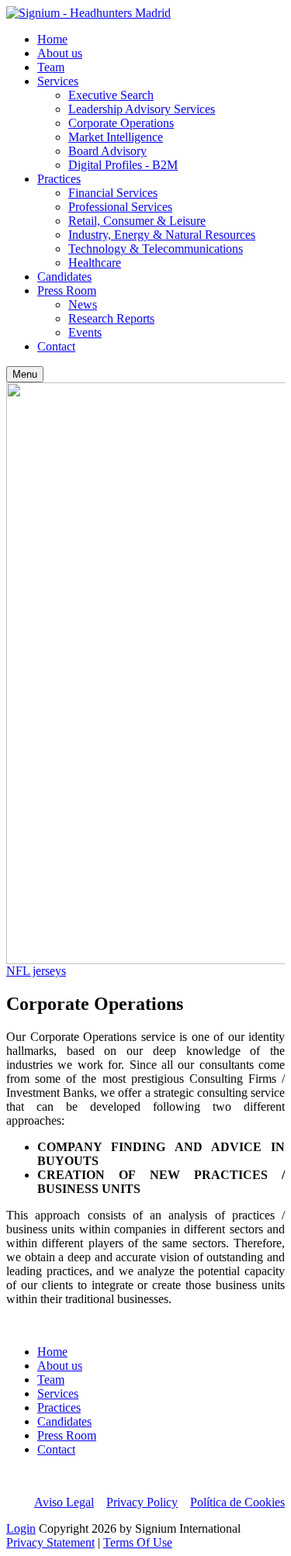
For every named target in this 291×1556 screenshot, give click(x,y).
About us (59, 53)
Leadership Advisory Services (141, 109)
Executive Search (111, 95)
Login (21, 1528)
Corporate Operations (121, 123)
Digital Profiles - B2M (123, 164)
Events (85, 332)
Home (52, 39)
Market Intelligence (115, 136)
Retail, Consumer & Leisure (137, 220)
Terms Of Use (137, 1542)
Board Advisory (107, 150)
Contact (56, 346)
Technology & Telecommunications (155, 248)
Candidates (64, 276)
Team (50, 67)
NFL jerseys (36, 970)
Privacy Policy (142, 1502)
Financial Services (113, 192)
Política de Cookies (237, 1502)
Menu (24, 374)
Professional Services (120, 206)
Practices (59, 178)
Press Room (66, 290)
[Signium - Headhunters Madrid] (88, 12)
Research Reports (111, 318)
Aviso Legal (64, 1502)
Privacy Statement (50, 1542)
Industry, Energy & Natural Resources (161, 234)
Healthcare (94, 262)
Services (57, 81)
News (82, 304)
